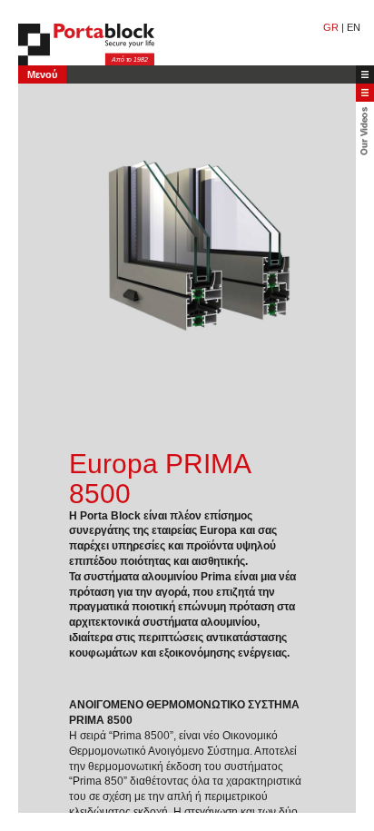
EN (353, 27)
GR (331, 27)
